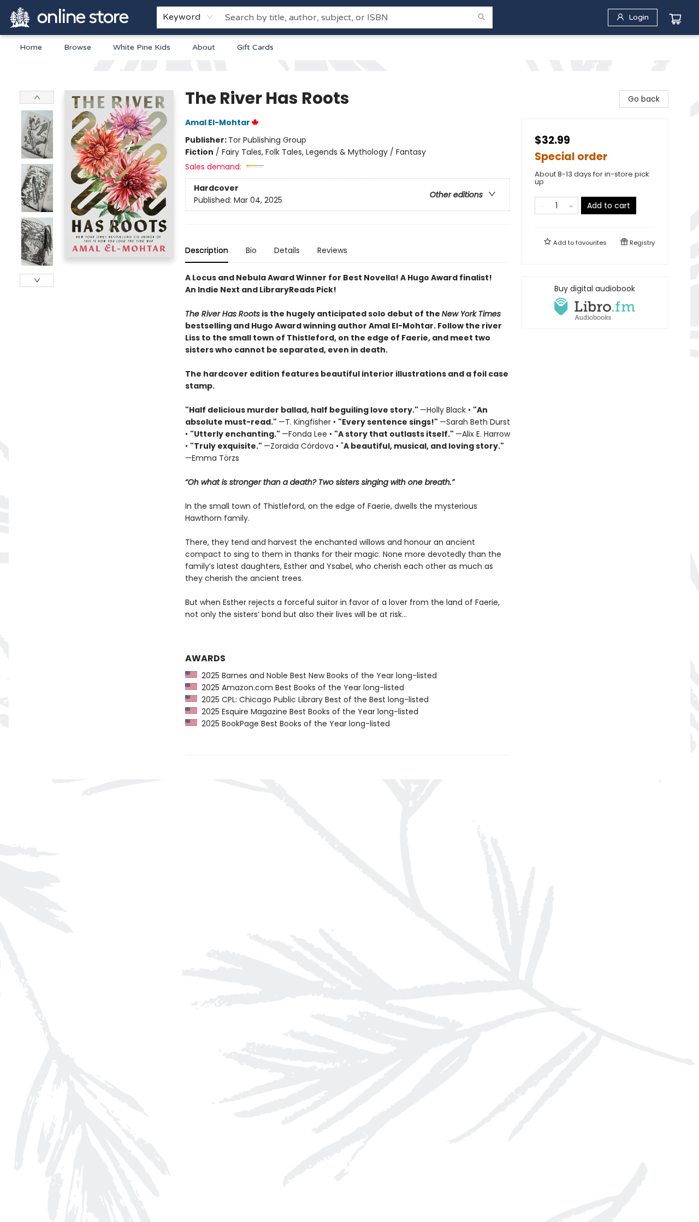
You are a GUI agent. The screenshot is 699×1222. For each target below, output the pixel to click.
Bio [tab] (251, 250)
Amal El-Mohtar (217, 122)
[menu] (349, 47)
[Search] (482, 17)
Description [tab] (206, 250)
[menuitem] (31, 47)
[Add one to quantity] (571, 205)
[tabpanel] (347, 513)
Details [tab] (287, 250)
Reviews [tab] (332, 250)
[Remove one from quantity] (542, 205)
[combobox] (188, 17)
